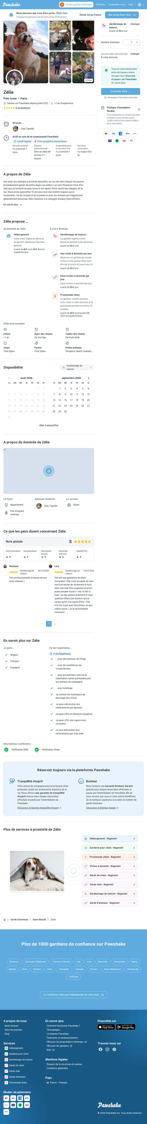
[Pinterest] (114, 1049)
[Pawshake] (11, 4)
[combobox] (77, 367)
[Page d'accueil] (4, 919)
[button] (120, 76)
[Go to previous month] (9, 378)
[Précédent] (42, 624)
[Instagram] (107, 1049)
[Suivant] (55, 624)
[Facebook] (100, 1049)
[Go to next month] (88, 378)
